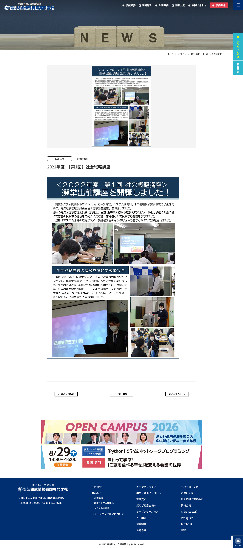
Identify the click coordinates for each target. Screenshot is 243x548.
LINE (183, 530)
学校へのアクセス (191, 486)
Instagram (187, 518)
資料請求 (141, 524)
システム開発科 (101, 507)
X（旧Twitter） (190, 511)
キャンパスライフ (146, 486)
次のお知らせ (175, 394)
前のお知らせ (67, 394)
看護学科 (98, 498)
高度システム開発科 (104, 503)
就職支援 (141, 499)
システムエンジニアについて (108, 514)
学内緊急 (221, 5)
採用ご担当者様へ (146, 505)
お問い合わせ (199, 5)
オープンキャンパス (147, 511)
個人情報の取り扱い (192, 499)
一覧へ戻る (121, 394)
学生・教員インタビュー (150, 493)
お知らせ (141, 530)
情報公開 (180, 5)
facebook (186, 524)
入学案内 (164, 5)
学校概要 (131, 5)
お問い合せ (187, 493)
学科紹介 (147, 5)
